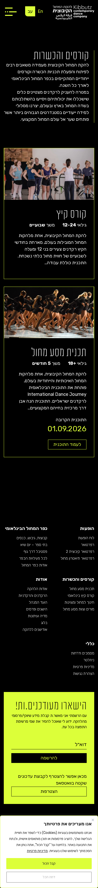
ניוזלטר (88, 660)
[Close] (93, 820)
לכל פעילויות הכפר (33, 558)
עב (30, 11)
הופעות (87, 528)
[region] (49, 852)
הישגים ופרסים (36, 609)
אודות (41, 579)
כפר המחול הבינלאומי (26, 528)
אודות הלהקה (37, 589)
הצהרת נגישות (83, 673)
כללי (90, 643)
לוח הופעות (86, 538)
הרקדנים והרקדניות (33, 595)
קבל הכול (49, 863)
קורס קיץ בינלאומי (81, 595)
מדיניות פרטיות (37, 851)
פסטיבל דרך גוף (35, 551)
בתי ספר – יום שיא (33, 545)
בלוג (44, 623)
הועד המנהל (38, 602)
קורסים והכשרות (78, 579)
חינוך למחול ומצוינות (79, 602)
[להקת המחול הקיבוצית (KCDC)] (73, 12)
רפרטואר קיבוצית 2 (80, 551)
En (40, 11)
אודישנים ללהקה (35, 629)
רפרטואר (87, 545)
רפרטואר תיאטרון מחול (77, 558)
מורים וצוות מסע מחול (78, 609)
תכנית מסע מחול (81, 589)
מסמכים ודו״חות (82, 653)
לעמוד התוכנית (67, 444)
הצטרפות (49, 791)
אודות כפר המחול (34, 565)
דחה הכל (49, 877)
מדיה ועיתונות (37, 616)
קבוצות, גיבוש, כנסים (32, 538)
